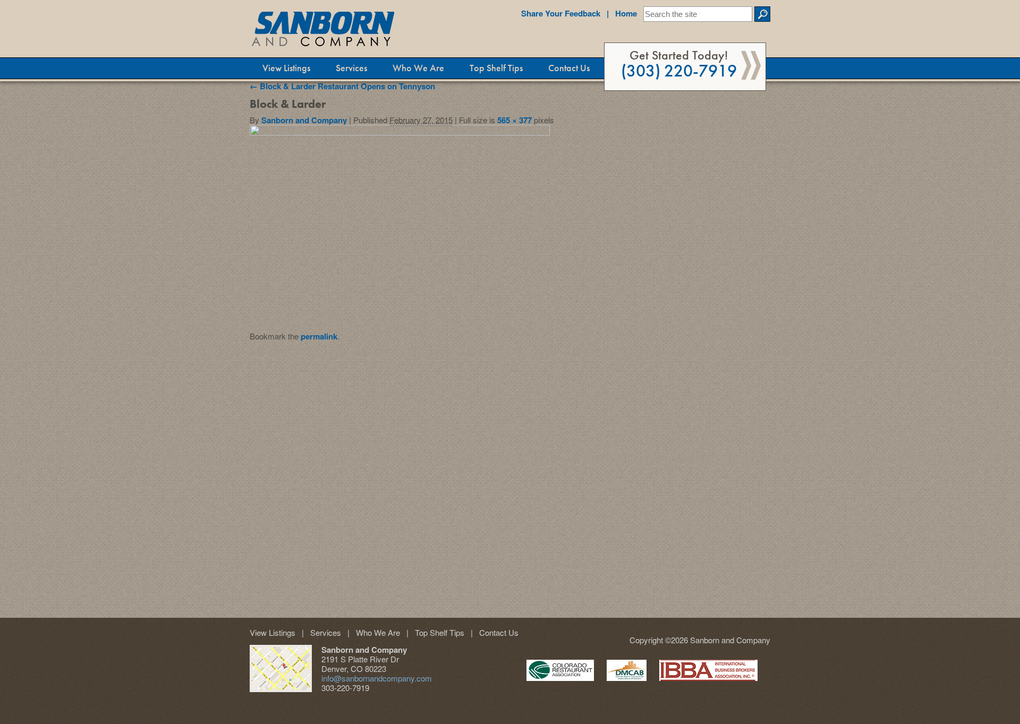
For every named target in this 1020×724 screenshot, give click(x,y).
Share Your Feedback (560, 13)
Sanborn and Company (304, 120)
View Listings (286, 68)
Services (351, 68)
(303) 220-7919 (679, 64)
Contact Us (569, 68)
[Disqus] (510, 474)
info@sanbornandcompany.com (376, 678)
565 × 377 (514, 120)
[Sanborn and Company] (324, 31)
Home (622, 13)
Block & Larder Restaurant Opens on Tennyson (342, 86)
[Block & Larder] (400, 132)
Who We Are (418, 68)
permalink (319, 336)
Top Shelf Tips (496, 68)
